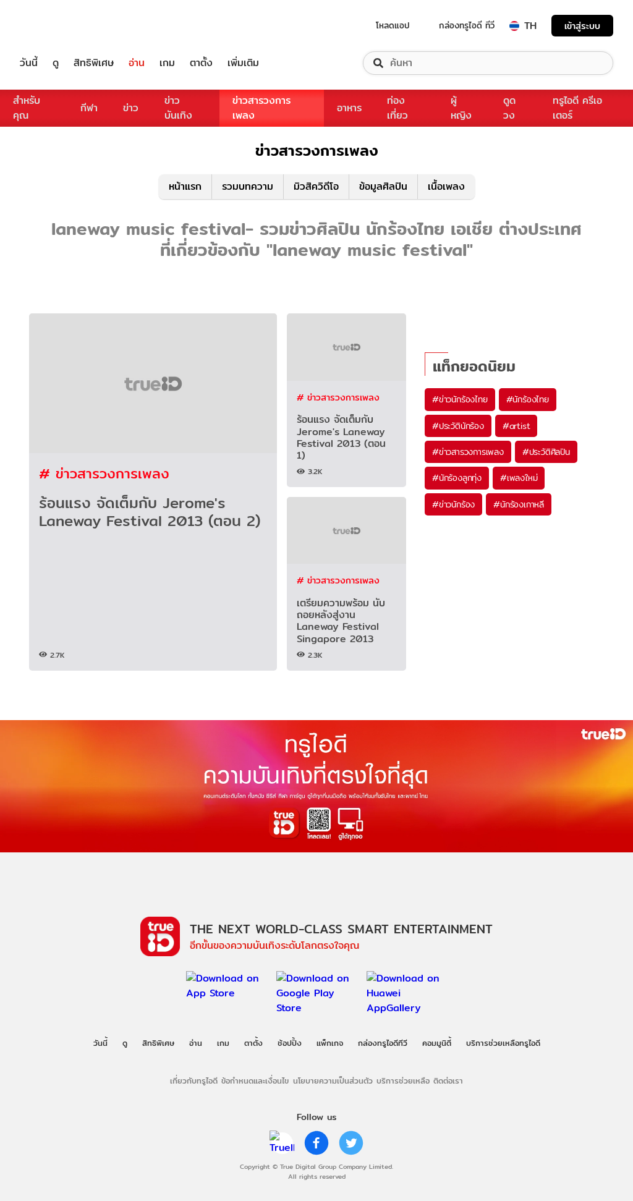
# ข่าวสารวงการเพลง (104, 473)
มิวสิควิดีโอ (316, 186)
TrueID (57, 25)
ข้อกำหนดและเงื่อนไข (255, 1080)
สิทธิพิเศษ (94, 63)
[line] (282, 1143)
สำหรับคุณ (26, 108)
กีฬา (89, 108)
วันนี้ (29, 63)
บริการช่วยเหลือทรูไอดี (503, 1043)
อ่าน (137, 63)
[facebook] (316, 1143)
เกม (167, 63)
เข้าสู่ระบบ (582, 26)
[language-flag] (514, 26)
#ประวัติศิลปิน (546, 452)
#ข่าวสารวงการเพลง (468, 452)
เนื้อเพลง (446, 186)
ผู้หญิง (461, 108)
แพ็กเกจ (329, 1043)
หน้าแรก (185, 186)
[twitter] (351, 1143)
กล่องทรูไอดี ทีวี (467, 25)
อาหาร (349, 108)
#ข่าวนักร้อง (453, 504)
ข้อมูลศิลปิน (383, 186)
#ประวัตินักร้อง (458, 426)
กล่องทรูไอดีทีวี (382, 1043)
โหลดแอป (393, 25)
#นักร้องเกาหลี (518, 504)
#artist (516, 426)
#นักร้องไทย (527, 399)
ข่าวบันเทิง (178, 108)
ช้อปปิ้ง (290, 1043)
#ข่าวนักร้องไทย (460, 399)
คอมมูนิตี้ (436, 1043)
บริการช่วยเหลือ (403, 1080)
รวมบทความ (247, 186)
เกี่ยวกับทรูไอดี (194, 1080)
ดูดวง (509, 108)
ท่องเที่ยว (397, 108)
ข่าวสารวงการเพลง (261, 108)
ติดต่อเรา (448, 1080)
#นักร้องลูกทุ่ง (457, 478)
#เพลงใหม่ (518, 478)
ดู (56, 63)
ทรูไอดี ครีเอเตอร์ (577, 108)
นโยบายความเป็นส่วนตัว (333, 1080)
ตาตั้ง (201, 63)
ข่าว (130, 108)
